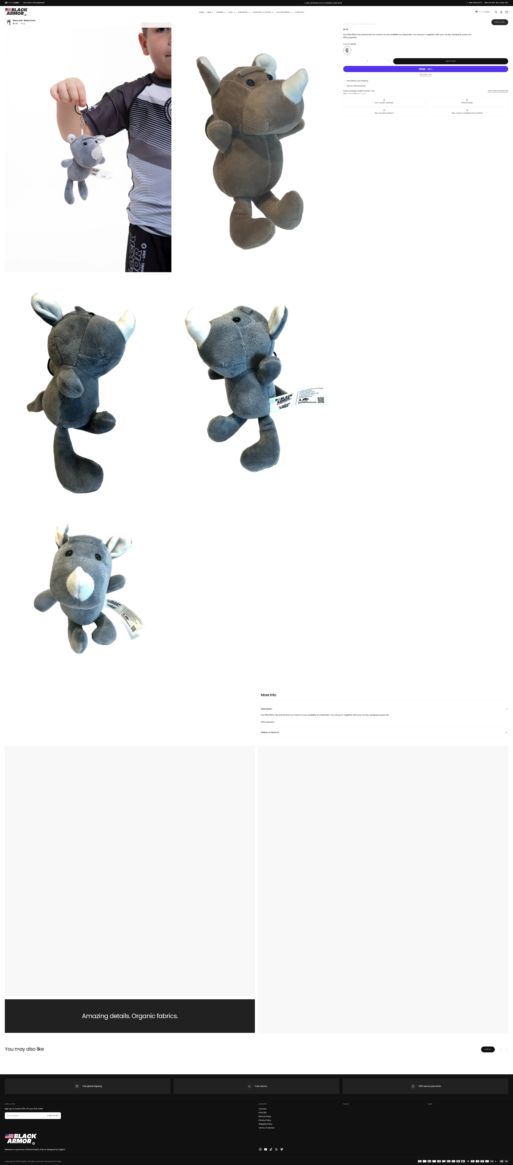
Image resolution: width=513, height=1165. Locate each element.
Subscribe (273, 590)
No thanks (256, 598)
